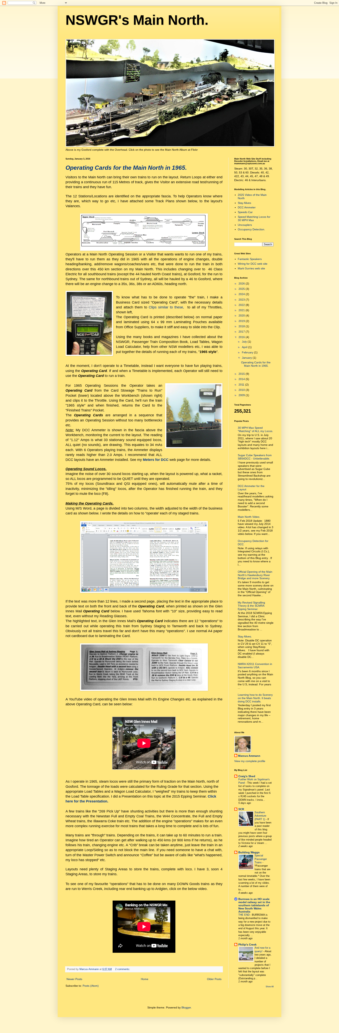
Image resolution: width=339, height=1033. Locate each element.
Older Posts (214, 979)
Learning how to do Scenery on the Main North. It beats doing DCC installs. (255, 698)
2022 (242, 304)
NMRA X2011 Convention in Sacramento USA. (255, 665)
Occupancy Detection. (251, 229)
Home (144, 979)
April (245, 347)
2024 (242, 294)
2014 (242, 379)
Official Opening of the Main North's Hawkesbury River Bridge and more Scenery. (255, 575)
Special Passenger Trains (261, 859)
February (248, 352)
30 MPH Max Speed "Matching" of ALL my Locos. (255, 429)
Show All (269, 986)
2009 (242, 395)
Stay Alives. (245, 636)
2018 (242, 326)
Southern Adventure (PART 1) (260, 816)
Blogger (186, 1007)
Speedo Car (245, 212)
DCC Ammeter (247, 207)
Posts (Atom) (91, 985)
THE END (244, 914)
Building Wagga (249, 852)
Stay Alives (244, 202)
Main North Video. (249, 516)
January (247, 357)
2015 (242, 373)
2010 (242, 389)
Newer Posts (74, 979)
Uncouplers (245, 224)
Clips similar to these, (166, 307)
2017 (242, 331)
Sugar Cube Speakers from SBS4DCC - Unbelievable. (255, 457)
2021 (242, 310)
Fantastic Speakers (250, 259)
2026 (242, 283)
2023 (242, 299)
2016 (242, 337)
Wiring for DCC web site (252, 263)
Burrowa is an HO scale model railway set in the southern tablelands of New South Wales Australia (254, 905)
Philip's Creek (247, 944)
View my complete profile (249, 761)
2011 (242, 384)
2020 (242, 315)
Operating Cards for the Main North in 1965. (126, 167)
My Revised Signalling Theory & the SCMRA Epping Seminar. (251, 606)
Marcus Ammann (249, 755)
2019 (242, 321)
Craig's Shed (246, 776)
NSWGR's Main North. (137, 20)
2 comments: (123, 969)
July (245, 341)
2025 (242, 288)
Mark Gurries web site (251, 268)
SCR (241, 809)
